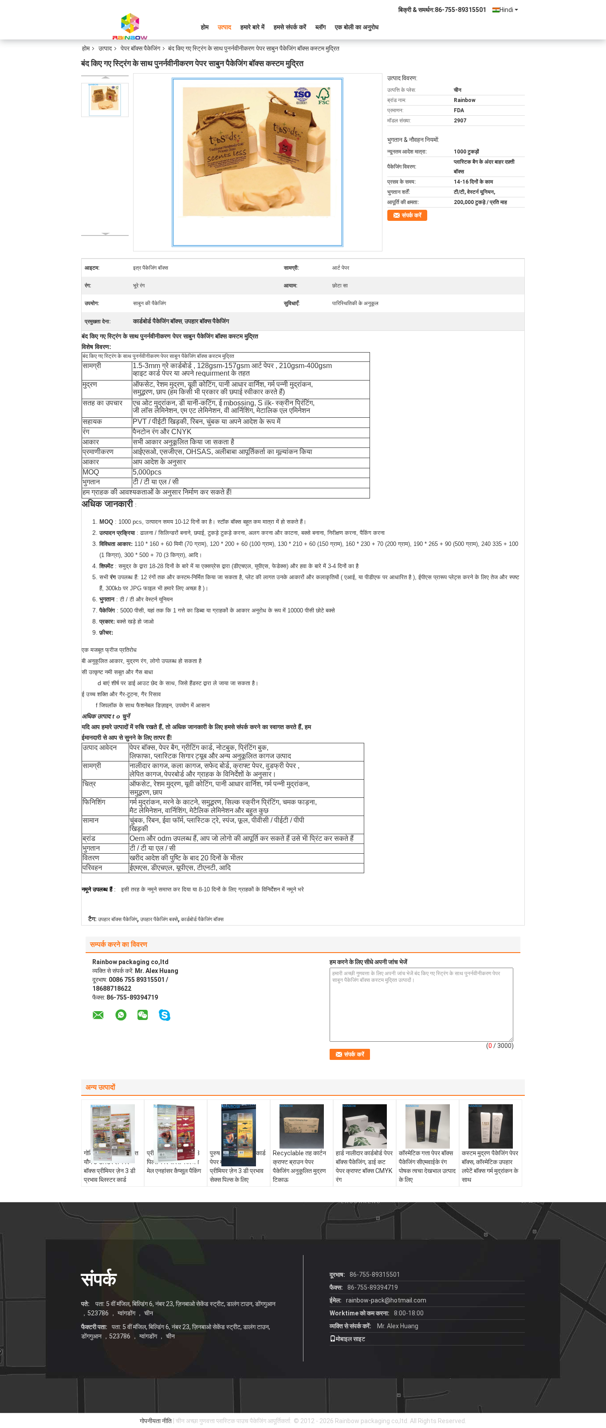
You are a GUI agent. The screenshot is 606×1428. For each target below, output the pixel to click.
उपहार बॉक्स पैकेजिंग (117, 919)
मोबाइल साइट (350, 1338)
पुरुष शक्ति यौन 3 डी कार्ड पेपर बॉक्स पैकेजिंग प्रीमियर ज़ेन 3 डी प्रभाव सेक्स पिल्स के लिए (238, 1166)
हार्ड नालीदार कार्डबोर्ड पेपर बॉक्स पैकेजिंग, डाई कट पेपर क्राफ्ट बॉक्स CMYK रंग (364, 1166)
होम (205, 27)
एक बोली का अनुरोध (356, 27)
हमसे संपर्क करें (290, 27)
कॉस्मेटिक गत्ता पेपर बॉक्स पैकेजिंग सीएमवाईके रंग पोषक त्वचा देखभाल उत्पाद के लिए (427, 1166)
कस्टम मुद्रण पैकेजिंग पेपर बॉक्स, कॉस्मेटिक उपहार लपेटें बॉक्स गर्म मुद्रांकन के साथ (490, 1166)
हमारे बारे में (252, 27)
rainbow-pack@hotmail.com (386, 1300)
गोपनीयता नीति (156, 1420)
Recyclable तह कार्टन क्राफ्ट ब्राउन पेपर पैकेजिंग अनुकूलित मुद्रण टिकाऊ (299, 1166)
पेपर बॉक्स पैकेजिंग (140, 48)
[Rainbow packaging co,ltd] (130, 26)
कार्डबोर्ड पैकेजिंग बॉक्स (202, 919)
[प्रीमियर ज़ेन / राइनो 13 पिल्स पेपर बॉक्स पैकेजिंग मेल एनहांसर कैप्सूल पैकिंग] (176, 1133)
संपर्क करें (411, 215)
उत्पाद (224, 27)
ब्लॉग (320, 27)
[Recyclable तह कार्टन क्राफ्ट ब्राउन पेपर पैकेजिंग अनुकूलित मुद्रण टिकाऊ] (302, 1126)
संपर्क (98, 1279)
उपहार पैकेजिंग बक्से (159, 919)
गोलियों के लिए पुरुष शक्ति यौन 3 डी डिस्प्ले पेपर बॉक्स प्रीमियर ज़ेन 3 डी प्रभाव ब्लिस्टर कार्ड (111, 1166)
